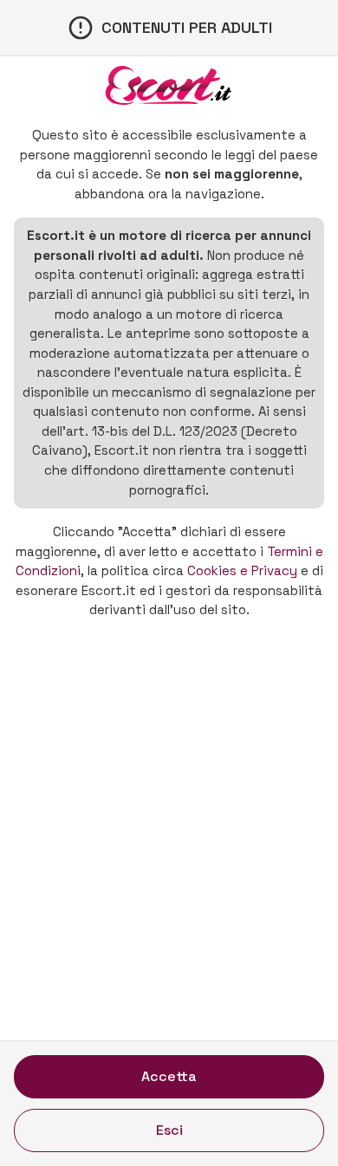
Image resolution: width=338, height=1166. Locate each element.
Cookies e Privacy (242, 570)
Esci (169, 1130)
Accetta (169, 1076)
